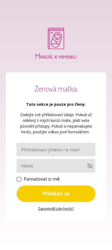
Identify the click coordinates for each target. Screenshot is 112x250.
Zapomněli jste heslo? (56, 208)
